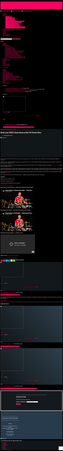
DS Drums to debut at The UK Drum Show (10, 294)
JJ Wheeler (8, 172)
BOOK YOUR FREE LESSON (6, 185)
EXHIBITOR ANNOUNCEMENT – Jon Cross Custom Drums (17, 90)
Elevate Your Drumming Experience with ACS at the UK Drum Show (18, 127)
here (22, 174)
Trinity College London (13, 257)
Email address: (21, 401)
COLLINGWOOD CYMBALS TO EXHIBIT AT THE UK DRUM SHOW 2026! (21, 89)
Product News (4, 129)
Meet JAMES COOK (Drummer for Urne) (13, 88)
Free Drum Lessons (4, 257)
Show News (9, 124)
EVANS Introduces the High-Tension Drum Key (14, 91)
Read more (3, 300)
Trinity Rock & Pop (56, 165)
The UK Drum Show (13, 255)
